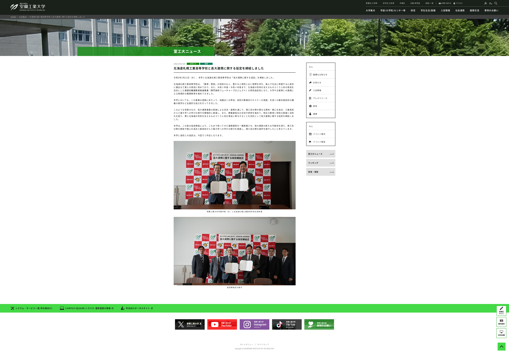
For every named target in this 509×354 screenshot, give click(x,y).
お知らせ (317, 82)
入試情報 (317, 90)
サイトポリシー (247, 344)
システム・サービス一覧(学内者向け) (34, 308)
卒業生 (402, 3)
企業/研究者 (415, 3)
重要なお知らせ (320, 74)
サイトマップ (263, 344)
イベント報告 (319, 141)
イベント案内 (319, 134)
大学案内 (23, 16)
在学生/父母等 (388, 3)
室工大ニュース (315, 153)
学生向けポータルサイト (138, 308)
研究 (315, 106)
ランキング (313, 162)
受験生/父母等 (372, 3)
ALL (311, 66)
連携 (315, 113)
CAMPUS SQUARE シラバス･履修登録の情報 (88, 308)
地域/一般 (429, 3)
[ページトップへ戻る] (502, 347)
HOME (13, 16)
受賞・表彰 (313, 171)
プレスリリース (320, 98)
